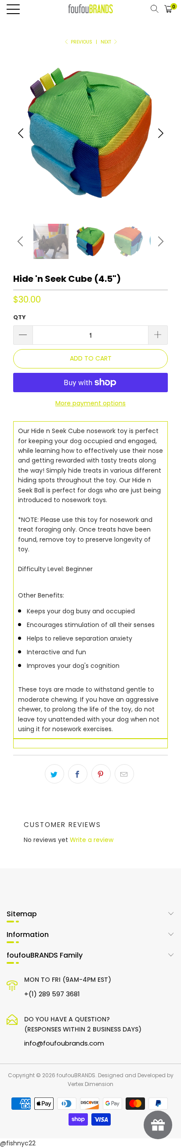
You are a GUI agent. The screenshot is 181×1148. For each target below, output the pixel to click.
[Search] (154, 9)
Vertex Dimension (90, 1084)
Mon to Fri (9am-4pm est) (67, 986)
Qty (19, 317)
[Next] (160, 133)
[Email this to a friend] (124, 774)
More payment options (90, 403)
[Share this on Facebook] (77, 774)
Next (106, 42)
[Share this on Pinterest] (101, 774)
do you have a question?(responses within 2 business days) (82, 1031)
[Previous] (20, 133)
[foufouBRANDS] (90, 9)
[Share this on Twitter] (54, 774)
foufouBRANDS (76, 1075)
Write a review (91, 839)
